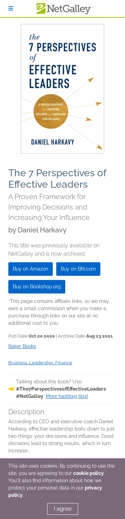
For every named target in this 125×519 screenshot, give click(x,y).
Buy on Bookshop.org (37, 286)
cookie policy (88, 473)
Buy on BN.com (78, 269)
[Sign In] (10, 8)
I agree (63, 508)
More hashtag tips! (67, 396)
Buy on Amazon (30, 269)
